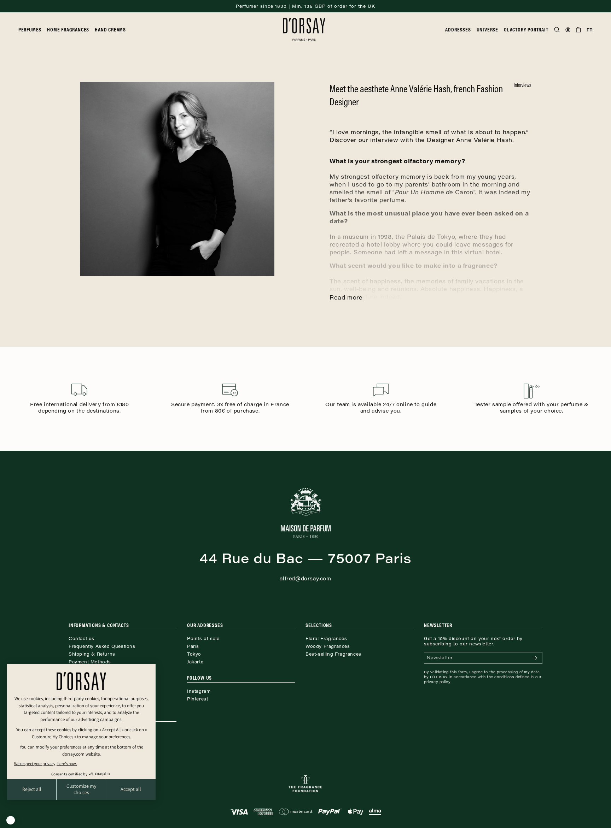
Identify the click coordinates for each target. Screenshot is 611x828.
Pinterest (197, 698)
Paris (193, 646)
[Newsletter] (534, 658)
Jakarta (195, 661)
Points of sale (203, 638)
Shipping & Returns (92, 653)
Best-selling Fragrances (333, 653)
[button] (32, 29)
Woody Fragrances (328, 646)
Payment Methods (90, 661)
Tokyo (194, 653)
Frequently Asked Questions (102, 646)
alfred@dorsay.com (305, 578)
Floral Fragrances (326, 638)
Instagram (198, 690)
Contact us (81, 638)
